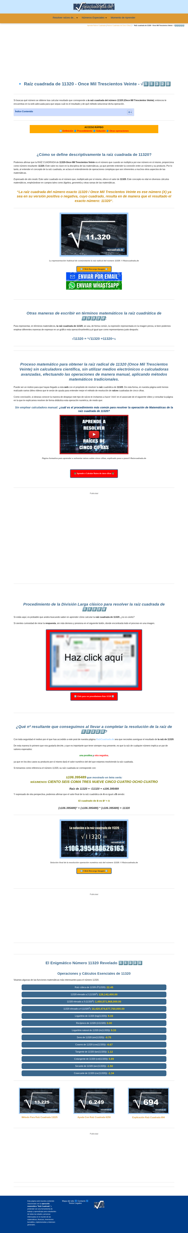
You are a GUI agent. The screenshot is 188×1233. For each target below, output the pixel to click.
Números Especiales (93, 17)
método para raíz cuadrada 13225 (40, 1117)
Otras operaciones (119, 131)
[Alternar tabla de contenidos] (128, 112)
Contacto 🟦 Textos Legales (78, 1202)
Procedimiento (84, 131)
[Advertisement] (94, 51)
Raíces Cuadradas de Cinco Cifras (119, 25)
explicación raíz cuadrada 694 (148, 1117)
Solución (101, 131)
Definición (68, 131)
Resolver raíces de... (64, 17)
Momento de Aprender (123, 17)
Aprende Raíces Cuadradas (96, 25)
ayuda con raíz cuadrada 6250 (94, 1117)
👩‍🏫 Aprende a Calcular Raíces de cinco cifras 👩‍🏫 (94, 473)
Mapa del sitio (68, 1201)
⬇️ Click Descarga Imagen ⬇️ (94, 269)
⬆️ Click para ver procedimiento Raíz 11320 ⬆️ (94, 696)
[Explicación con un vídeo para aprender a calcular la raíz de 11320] (94, 434)
